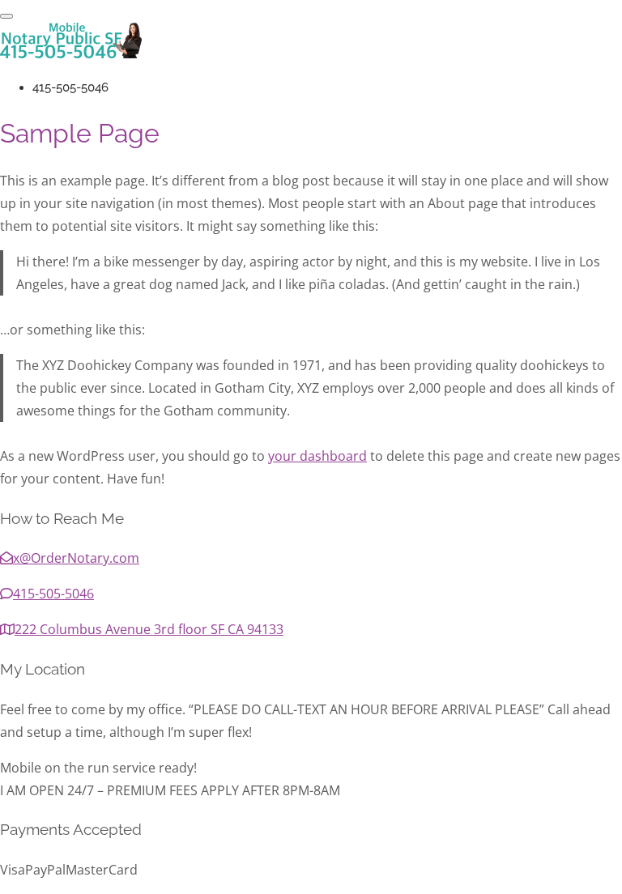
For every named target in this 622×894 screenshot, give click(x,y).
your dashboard (317, 456)
